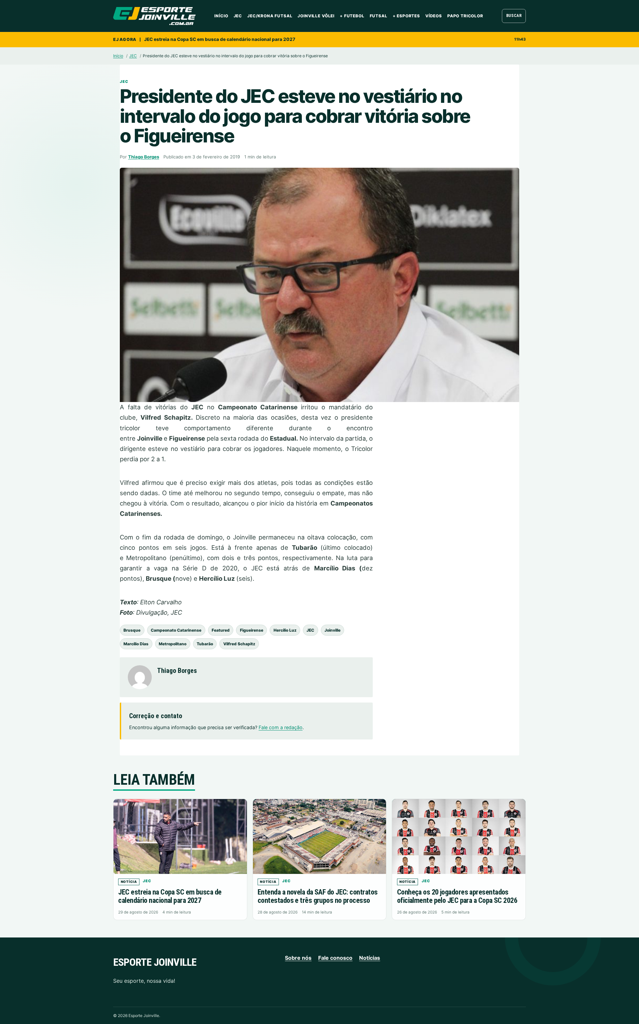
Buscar (514, 15)
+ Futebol (352, 15)
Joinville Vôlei (316, 15)
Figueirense (251, 630)
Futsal (378, 15)
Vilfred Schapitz (239, 643)
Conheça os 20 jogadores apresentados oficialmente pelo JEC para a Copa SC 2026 (457, 896)
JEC (238, 15)
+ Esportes (406, 15)
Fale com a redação (281, 727)
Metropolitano (172, 643)
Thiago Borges (143, 156)
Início (221, 15)
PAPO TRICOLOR (465, 15)
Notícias (369, 957)
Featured (221, 630)
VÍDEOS (433, 15)
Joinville (332, 630)
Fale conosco (335, 957)
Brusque (131, 630)
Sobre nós (298, 957)
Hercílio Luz (285, 630)
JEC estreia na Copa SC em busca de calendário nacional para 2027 (219, 39)
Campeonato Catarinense (176, 630)
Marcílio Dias (135, 643)
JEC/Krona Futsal (269, 15)
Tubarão (205, 643)
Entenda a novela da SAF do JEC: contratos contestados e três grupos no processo (317, 896)
